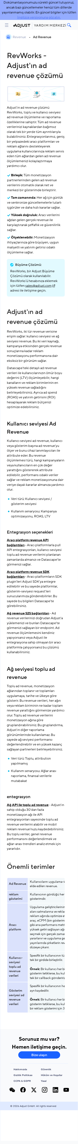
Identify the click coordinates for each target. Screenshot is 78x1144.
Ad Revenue (42, 37)
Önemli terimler (31, 866)
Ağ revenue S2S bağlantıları (28, 613)
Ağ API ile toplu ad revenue (28, 805)
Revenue (20, 37)
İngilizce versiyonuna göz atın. (39, 17)
